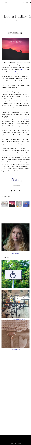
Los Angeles (15, 71)
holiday (9, 192)
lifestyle (13, 192)
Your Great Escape (11, 204)
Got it (19, 443)
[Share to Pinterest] (20, 190)
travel (26, 192)
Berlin (21, 69)
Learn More (13, 443)
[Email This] (11, 190)
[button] (4, 2)
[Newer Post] (8, 212)
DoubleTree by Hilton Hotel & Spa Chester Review (4, 204)
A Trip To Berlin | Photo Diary (26, 204)
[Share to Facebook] (17, 190)
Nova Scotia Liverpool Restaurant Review (15, 319)
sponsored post (20, 192)
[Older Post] (22, 212)
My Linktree (15, 253)
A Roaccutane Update (15, 349)
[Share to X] (14, 190)
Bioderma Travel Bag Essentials (19, 204)
